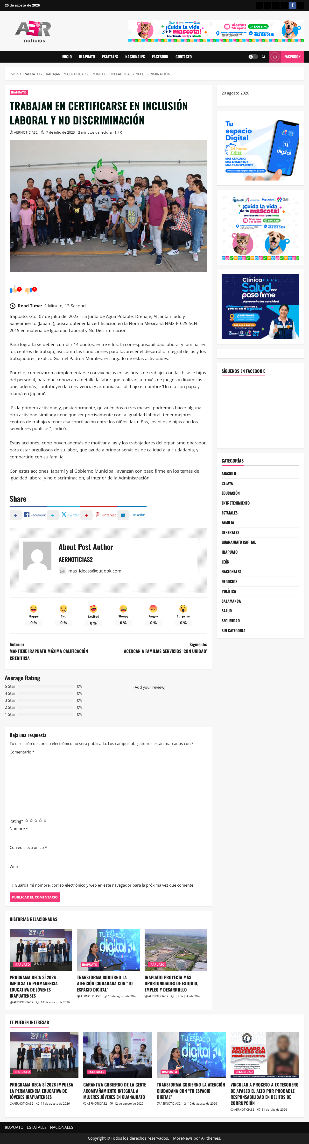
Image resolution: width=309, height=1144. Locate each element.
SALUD (227, 611)
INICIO (67, 56)
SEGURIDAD (231, 620)
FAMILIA (228, 523)
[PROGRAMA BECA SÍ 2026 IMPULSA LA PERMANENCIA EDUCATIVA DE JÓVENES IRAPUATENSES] (41, 950)
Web (14, 866)
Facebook (292, 56)
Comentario (22, 752)
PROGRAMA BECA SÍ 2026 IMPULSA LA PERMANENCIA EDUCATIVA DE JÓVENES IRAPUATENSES (34, 986)
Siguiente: (165, 647)
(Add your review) (149, 687)
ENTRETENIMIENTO (236, 503)
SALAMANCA (231, 601)
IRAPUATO (87, 56)
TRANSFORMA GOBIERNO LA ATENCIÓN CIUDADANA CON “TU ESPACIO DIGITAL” (105, 983)
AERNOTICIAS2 (26, 132)
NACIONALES (135, 56)
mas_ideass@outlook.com (94, 571)
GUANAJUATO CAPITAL (239, 542)
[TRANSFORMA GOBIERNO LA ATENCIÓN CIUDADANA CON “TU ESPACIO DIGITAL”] (108, 950)
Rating (16, 821)
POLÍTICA (229, 591)
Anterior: (49, 651)
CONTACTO (184, 56)
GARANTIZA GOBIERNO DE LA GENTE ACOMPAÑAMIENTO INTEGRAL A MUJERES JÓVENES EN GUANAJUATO (114, 1090)
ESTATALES (110, 56)
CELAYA (227, 483)
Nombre (19, 828)
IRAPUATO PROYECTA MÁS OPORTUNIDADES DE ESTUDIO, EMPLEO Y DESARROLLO (171, 983)
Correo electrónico (28, 847)
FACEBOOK (160, 56)
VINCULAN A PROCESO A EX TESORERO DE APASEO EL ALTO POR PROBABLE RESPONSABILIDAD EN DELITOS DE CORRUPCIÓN (265, 1093)
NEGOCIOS (229, 581)
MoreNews (183, 1138)
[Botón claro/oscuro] (253, 56)
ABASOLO (229, 474)
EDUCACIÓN (231, 493)
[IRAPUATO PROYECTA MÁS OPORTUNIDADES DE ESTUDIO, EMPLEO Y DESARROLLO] (176, 950)
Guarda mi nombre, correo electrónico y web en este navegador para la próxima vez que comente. (104, 885)
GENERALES (230, 532)
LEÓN (225, 562)
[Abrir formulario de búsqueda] (263, 57)
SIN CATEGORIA (234, 630)
